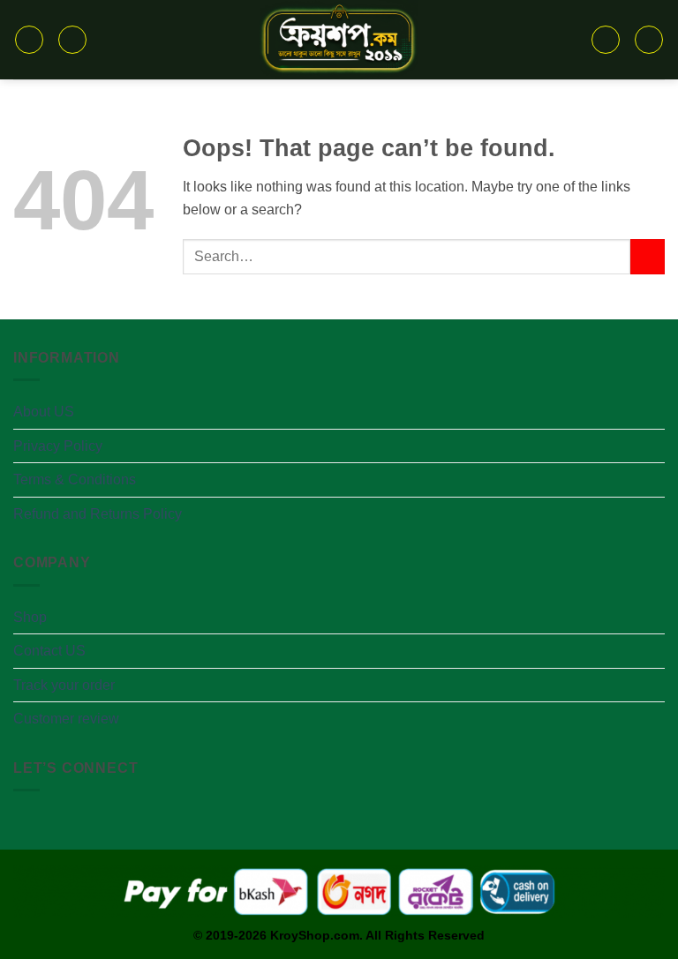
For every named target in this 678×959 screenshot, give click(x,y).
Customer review (66, 718)
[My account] (649, 40)
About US (43, 411)
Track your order (64, 685)
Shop (30, 617)
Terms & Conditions (74, 479)
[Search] (72, 40)
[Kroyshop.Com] (339, 39)
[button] (29, 40)
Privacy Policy (57, 445)
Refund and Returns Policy (97, 513)
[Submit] (647, 256)
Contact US (49, 650)
